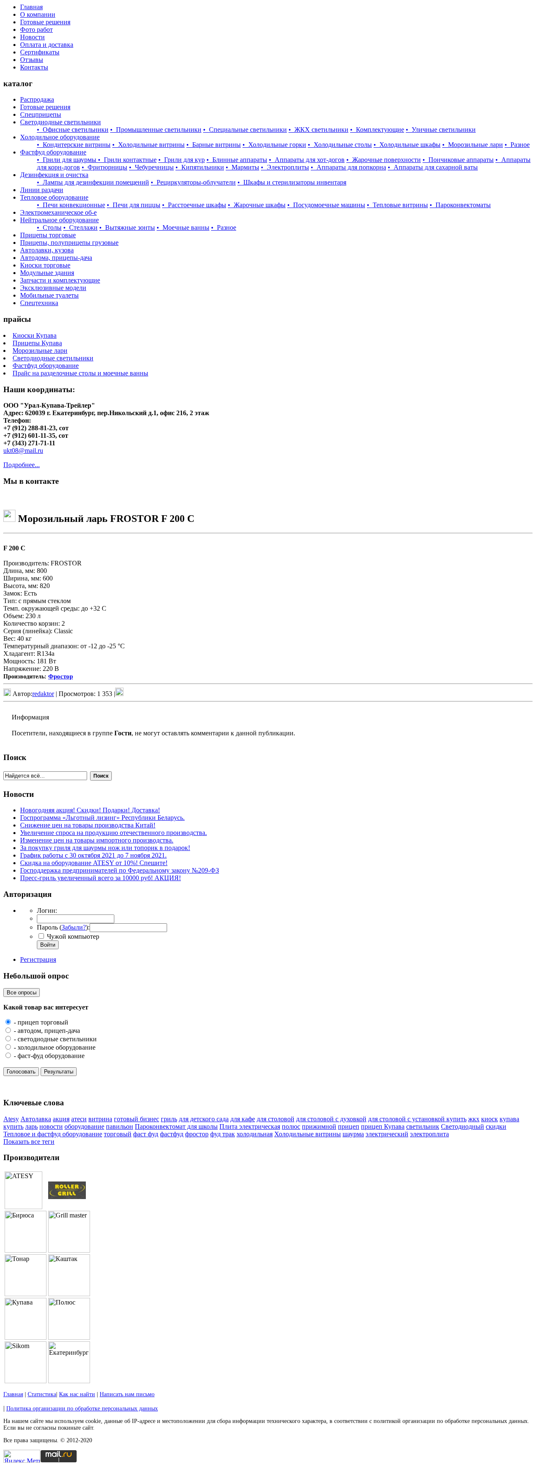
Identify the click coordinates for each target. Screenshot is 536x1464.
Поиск (100, 776)
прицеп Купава (383, 1126)
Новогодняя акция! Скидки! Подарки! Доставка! (90, 810)
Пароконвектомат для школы (176, 1126)
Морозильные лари (40, 350)
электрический (387, 1134)
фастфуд (171, 1134)
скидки (496, 1126)
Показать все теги (28, 1141)
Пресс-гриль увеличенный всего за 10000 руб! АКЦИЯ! (100, 877)
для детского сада (204, 1118)
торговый (117, 1134)
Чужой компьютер (72, 936)
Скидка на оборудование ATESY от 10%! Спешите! (94, 862)
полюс (291, 1126)
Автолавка (36, 1118)
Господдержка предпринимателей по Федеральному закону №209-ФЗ (119, 870)
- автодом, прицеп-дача (46, 1030)
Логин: (47, 910)
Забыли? (74, 927)
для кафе (242, 1118)
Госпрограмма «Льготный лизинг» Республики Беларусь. (102, 817)
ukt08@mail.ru (23, 450)
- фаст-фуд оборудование (48, 1055)
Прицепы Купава (37, 343)
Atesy (11, 1118)
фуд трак (222, 1134)
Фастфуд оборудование (46, 365)
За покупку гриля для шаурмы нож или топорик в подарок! (105, 847)
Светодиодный (462, 1126)
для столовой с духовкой (331, 1118)
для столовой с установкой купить (417, 1118)
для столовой (275, 1118)
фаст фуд (145, 1134)
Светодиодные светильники (53, 358)
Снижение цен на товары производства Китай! (87, 825)
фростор (197, 1134)
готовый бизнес (136, 1118)
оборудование (84, 1126)
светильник (422, 1126)
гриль (169, 1118)
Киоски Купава (35, 335)
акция (61, 1118)
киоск (489, 1118)
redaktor (43, 693)
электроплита (429, 1134)
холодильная (255, 1134)
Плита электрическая (249, 1126)
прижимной (319, 1126)
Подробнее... (21, 464)
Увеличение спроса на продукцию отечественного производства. (113, 832)
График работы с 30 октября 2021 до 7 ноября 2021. (93, 855)
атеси (79, 1118)
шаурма (353, 1134)
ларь (31, 1126)
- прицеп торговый (40, 1022)
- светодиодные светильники (54, 1039)
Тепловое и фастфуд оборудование (52, 1134)
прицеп (348, 1126)
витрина (100, 1118)
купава (509, 1118)
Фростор (60, 676)
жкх (473, 1118)
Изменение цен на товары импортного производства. (96, 840)
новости (51, 1126)
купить (13, 1126)
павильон (119, 1126)
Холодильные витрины (307, 1134)
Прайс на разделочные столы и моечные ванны (80, 373)
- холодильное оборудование (53, 1047)
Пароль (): (63, 927)
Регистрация (38, 959)
